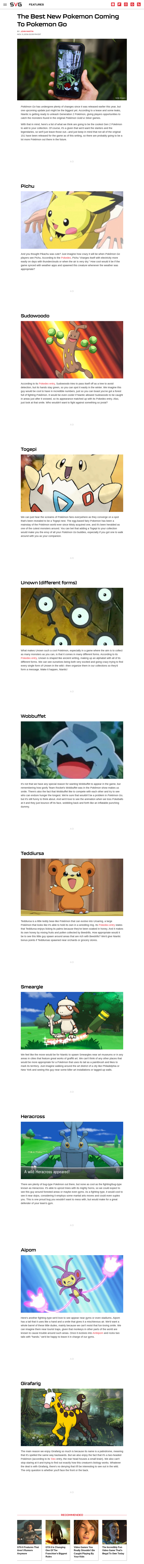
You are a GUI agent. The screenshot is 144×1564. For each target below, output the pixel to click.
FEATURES (36, 4)
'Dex (53, 1458)
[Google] (132, 5)
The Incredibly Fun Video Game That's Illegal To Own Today (113, 1550)
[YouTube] (113, 5)
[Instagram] (126, 5)
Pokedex (66, 257)
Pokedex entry (47, 383)
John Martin (27, 31)
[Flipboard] (119, 5)
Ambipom (98, 1333)
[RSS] (139, 5)
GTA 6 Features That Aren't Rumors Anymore (28, 1550)
